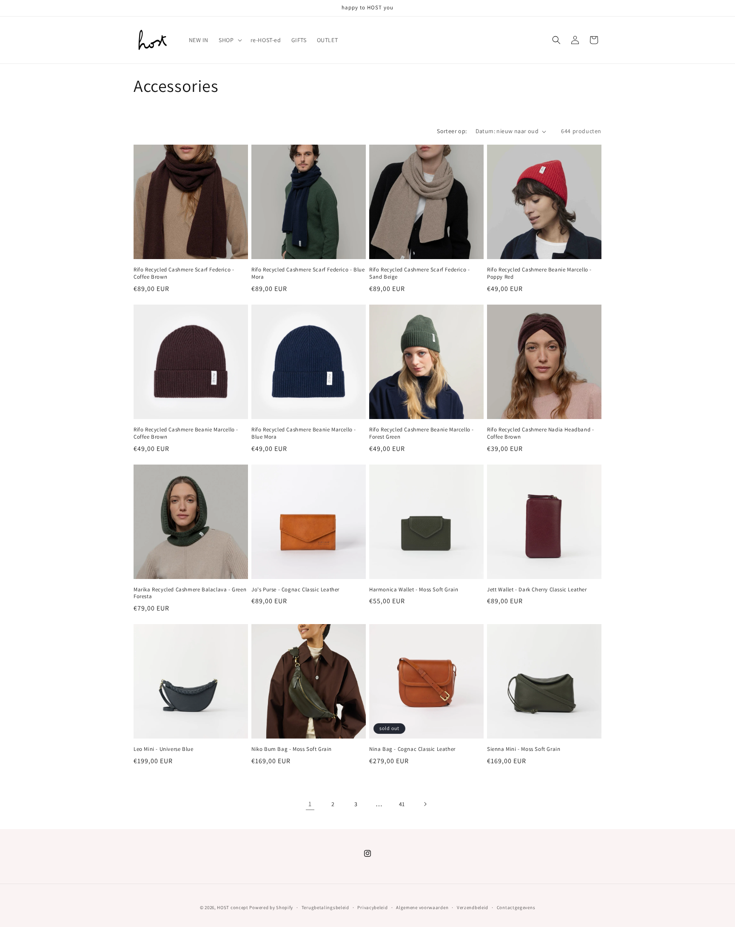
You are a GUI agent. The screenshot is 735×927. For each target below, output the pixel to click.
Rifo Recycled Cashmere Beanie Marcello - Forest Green (421, 433)
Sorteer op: (452, 131)
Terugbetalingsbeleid (325, 907)
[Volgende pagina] (425, 804)
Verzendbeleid (472, 907)
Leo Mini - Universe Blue (163, 749)
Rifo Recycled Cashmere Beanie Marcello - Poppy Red (539, 273)
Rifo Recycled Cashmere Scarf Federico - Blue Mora (308, 273)
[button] (229, 40)
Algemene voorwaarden (422, 907)
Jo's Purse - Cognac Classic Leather (295, 589)
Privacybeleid (372, 907)
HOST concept (232, 907)
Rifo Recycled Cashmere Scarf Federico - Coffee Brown (184, 273)
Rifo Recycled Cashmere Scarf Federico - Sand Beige (419, 273)
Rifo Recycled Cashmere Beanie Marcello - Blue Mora (303, 433)
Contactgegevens (516, 907)
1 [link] (310, 803)
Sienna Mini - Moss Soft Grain (523, 749)
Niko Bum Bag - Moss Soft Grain (291, 749)
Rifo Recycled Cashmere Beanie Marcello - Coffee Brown (186, 433)
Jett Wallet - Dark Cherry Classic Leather (537, 589)
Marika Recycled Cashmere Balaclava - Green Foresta (190, 593)
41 (402, 804)
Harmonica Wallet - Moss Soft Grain (413, 589)
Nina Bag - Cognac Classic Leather (412, 749)
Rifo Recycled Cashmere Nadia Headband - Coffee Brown (540, 433)
